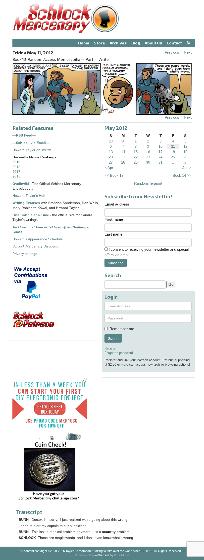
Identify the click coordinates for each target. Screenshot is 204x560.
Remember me (121, 329)
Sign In (113, 338)
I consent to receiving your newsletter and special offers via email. (146, 252)
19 (185, 152)
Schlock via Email (31, 143)
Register (110, 348)
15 (136, 152)
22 (136, 157)
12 (185, 146)
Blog (135, 42)
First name (113, 219)
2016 (16, 176)
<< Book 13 (113, 175)
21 (123, 157)
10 (160, 146)
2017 (16, 172)
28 (123, 162)
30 (123, 141)
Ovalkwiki (21, 184)
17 (160, 152)
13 (111, 152)
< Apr (108, 168)
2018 (16, 167)
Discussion (36, 246)
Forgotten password (118, 353)
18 (173, 152)
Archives (118, 42)
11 (173, 146)
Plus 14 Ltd (121, 555)
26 (185, 157)
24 (160, 157)
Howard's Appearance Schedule (37, 239)
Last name (113, 234)
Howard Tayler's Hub (28, 196)
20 (111, 157)
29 (111, 141)
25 (173, 157)
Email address (116, 204)
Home (83, 42)
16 (148, 152)
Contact (174, 42)
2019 (16, 162)
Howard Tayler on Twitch (31, 150)
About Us (153, 42)
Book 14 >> (182, 175)
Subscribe (115, 263)
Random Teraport (148, 183)
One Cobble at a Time (30, 215)
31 (160, 162)
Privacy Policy (84, 555)
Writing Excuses (26, 203)
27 (111, 162)
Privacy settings (24, 254)
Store (99, 42)
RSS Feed (24, 135)
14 (123, 152)
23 (148, 157)
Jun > (187, 168)
